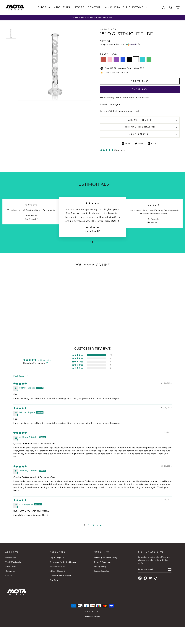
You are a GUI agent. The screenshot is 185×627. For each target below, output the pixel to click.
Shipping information (140, 127)
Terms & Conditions (102, 562)
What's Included (140, 120)
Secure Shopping (101, 571)
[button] (140, 44)
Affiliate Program (57, 566)
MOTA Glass (108, 29)
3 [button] (93, 525)
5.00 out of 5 (44, 360)
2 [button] (89, 525)
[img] (20, 383)
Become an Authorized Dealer (63, 562)
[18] (13, 327)
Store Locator (87, 7)
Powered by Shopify (92, 616)
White (136, 59)
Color (108, 54)
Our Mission (10, 557)
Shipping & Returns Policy (105, 557)
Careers (8, 575)
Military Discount (57, 571)
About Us (62, 7)
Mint (142, 59)
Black (129, 59)
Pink (110, 59)
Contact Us (10, 571)
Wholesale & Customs (125, 7)
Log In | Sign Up (57, 557)
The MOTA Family (13, 562)
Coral (103, 59)
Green (149, 59)
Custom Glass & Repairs (60, 575)
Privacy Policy (100, 566)
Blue (123, 59)
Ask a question (140, 134)
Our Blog (54, 580)
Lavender (116, 59)
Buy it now (140, 89)
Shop (43, 7)
